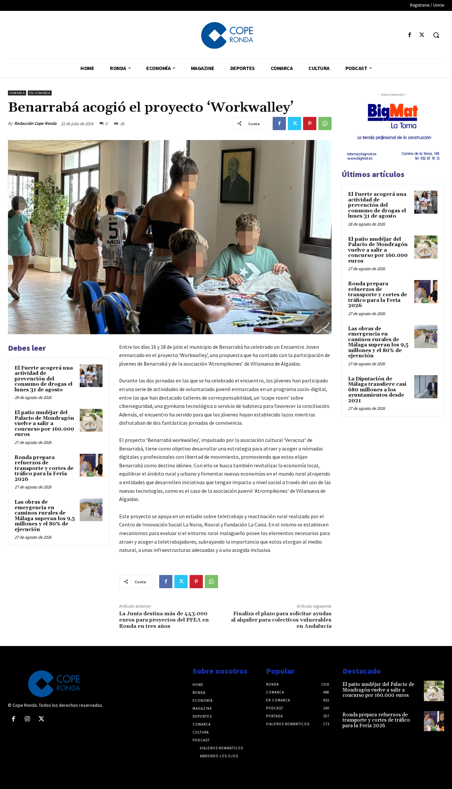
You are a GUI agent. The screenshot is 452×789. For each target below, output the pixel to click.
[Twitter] (422, 35)
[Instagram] (27, 719)
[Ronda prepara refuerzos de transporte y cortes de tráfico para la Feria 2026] (91, 465)
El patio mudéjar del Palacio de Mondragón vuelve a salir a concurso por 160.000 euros (44, 424)
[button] (436, 35)
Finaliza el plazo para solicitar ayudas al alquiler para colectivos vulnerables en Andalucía (281, 619)
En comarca (39, 93)
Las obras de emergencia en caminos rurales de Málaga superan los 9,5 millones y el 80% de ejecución (45, 516)
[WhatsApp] (325, 123)
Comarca (17, 93)
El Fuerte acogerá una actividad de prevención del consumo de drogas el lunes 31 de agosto (44, 379)
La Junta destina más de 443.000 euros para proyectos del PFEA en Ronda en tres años (164, 619)
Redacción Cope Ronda (35, 123)
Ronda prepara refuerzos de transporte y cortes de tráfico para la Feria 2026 (44, 468)
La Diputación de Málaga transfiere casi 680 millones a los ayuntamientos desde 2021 (377, 390)
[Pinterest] (309, 123)
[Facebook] (409, 35)
